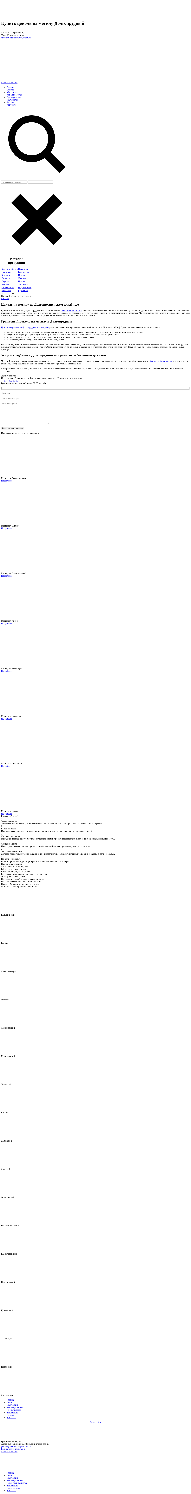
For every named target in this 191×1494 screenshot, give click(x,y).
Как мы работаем (15, 95)
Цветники (6, 272)
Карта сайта (95, 1422)
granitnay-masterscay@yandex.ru (16, 38)
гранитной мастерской (71, 310)
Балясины (6, 290)
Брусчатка (23, 290)
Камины (6, 284)
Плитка (21, 281)
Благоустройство (10, 269)
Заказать (5, 298)
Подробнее (6, 481)
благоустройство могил (160, 361)
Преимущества (14, 97)
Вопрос (10, 90)
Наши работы (13, 1488)
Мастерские (12, 92)
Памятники (23, 269)
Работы (10, 102)
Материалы (12, 100)
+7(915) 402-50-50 (9, 381)
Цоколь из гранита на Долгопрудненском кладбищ (25, 327)
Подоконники (24, 287)
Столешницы (8, 287)
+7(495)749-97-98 (9, 82)
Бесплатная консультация (13, 1449)
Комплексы (7, 275)
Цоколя (21, 275)
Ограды (5, 281)
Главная (10, 87)
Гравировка (23, 272)
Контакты (11, 105)
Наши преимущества (17, 1483)
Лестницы (23, 284)
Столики (6, 278)
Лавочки (22, 278)
